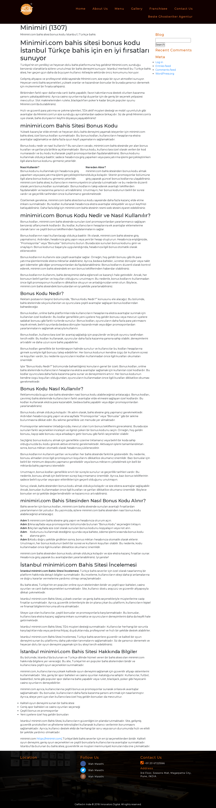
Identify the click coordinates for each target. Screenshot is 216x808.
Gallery (136, 8)
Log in (159, 62)
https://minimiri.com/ (49, 738)
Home (81, 8)
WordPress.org (164, 73)
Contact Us (183, 8)
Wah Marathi (95, 764)
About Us (100, 8)
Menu (119, 8)
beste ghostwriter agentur (170, 16)
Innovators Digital (110, 804)
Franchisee (158, 8)
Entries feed (163, 66)
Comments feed (165, 69)
